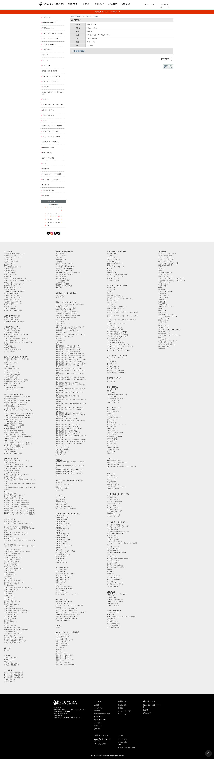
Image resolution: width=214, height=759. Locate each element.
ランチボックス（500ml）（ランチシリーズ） (172, 280)
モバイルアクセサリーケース (115, 308)
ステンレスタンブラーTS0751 (65, 310)
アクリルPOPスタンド (11, 618)
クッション (161, 269)
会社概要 (96, 705)
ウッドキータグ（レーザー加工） (117, 568)
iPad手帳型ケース (61, 553)
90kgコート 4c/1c (92, 16)
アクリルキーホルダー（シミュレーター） (17, 461)
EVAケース (110, 365)
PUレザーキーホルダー (114, 549)
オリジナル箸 (162, 286)
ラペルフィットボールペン (115, 432)
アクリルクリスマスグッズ (12, 643)
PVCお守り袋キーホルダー (115, 541)
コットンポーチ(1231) (113, 339)
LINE (119, 745)
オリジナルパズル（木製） (115, 511)
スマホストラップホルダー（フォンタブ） (17, 359)
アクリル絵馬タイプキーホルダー (14, 495)
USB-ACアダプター (10, 450)
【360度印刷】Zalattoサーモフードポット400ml (70, 441)
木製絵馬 (109, 569)
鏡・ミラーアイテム (48, 110)
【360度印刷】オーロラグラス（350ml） (68, 432)
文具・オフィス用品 (48, 158)
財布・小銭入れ (47, 152)
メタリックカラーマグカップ (64, 336)
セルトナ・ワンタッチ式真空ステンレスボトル (70, 304)
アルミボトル (60, 321)
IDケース (109, 269)
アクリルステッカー (10, 574)
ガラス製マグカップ (62, 332)
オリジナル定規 (111, 444)
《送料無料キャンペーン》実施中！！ (107, 12)
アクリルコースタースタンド (64, 507)
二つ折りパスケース (113, 261)
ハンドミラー (60, 590)
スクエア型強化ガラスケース (13, 267)
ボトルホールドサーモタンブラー (66, 317)
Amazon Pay (122, 714)
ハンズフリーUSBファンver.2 (64, 269)
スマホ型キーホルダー (113, 560)
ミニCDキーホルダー (113, 530)
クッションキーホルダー (114, 524)
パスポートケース (112, 477)
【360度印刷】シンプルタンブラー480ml (68, 350)
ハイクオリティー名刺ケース (115, 267)
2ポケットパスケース (113, 259)
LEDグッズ (45, 185)
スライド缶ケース (112, 475)
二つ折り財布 (111, 393)
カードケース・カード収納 (50, 131)
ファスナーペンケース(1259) (115, 342)
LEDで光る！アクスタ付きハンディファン (68, 272)
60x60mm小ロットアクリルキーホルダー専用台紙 (19, 512)
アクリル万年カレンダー (11, 614)
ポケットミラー (60, 571)
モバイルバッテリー (10, 398)
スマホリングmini (9, 366)
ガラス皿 (161, 299)
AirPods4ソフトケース (62, 534)
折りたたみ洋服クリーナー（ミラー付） (68, 594)
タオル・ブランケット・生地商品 (52, 126)
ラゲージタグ (111, 270)
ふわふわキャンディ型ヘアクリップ (117, 526)
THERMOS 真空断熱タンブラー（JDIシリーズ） (70, 469)
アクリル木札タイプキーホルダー (14, 497)
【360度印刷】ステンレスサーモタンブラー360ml (71, 359)
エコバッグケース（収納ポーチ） (117, 306)
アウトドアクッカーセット (166, 307)
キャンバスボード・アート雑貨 (51, 174)
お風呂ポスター (111, 513)
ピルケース (110, 571)
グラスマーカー (9, 595)
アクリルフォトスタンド (11, 584)
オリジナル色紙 (111, 505)
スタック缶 (59, 486)
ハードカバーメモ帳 (113, 447)
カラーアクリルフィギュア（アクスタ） (16, 532)
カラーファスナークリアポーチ (116, 357)
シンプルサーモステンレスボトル (66, 308)
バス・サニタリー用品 (165, 261)
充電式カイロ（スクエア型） (64, 286)
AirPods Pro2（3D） (62, 541)
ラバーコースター (61, 499)
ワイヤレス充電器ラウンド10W (13, 423)
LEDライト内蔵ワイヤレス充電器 (14, 425)
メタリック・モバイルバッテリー (14, 448)
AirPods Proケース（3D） (63, 525)
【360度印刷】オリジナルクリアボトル (67, 434)
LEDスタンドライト (10, 626)
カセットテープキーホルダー (115, 528)
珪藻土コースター (61, 501)
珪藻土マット (162, 312)
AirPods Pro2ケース (62, 537)
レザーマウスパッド (113, 419)
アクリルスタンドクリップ (12, 601)
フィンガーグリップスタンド (13, 374)
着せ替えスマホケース (11, 255)
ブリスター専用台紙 (10, 308)
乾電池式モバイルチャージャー (13, 419)
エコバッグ (110, 304)
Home (72, 16)
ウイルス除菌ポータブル (114, 625)
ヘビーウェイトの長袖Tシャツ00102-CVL (68, 614)
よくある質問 (112, 4)
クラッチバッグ (111, 302)
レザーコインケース (113, 400)
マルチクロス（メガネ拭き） (64, 662)
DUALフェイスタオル (62, 643)
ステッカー (45, 60)
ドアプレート (111, 409)
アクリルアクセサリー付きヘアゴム (15, 608)
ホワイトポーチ (111, 325)
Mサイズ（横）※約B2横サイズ (13, 678)
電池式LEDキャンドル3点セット (117, 594)
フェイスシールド (112, 622)
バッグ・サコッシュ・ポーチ (51, 136)
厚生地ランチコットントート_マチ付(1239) (120, 346)
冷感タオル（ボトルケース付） (65, 655)
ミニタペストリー (9, 681)
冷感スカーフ (60, 661)
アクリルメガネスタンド (11, 589)
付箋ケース (110, 453)
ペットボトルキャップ (62, 451)
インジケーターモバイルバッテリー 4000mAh (18, 444)
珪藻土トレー (162, 310)
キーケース (110, 380)
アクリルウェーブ (9, 567)
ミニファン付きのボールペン (64, 274)
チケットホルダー (112, 481)
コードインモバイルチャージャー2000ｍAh (17, 415)
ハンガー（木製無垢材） (165, 272)
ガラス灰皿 (161, 303)
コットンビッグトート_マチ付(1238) (118, 344)
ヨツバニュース (123, 739)
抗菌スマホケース (9, 286)
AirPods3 (58, 527)
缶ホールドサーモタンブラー (64, 319)
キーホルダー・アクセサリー (51, 179)
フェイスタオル (60, 649)
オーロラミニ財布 (112, 389)
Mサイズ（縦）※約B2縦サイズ (13, 676)
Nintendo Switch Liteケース (115, 464)
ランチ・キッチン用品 (165, 255)
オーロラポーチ (111, 361)
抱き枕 (160, 270)
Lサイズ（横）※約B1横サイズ (13, 674)
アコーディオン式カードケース (116, 276)
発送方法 (86, 4)
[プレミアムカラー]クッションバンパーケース (18, 280)
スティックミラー (61, 583)
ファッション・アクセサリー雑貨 (168, 263)
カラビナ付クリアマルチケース (116, 372)
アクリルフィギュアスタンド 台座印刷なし (17, 610)
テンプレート (98, 726)
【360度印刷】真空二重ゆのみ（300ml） (68, 383)
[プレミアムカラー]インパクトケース (15, 278)
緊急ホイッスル (111, 535)
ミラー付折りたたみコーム (64, 592)
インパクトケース (9, 272)
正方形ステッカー (9, 659)
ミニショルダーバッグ (113, 295)
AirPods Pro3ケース (62, 543)
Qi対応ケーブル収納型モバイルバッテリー (17, 396)
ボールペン (110, 428)
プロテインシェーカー (62, 323)
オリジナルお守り (9, 635)
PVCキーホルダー (112, 550)
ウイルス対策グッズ (48, 190)
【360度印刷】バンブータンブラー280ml (68, 346)
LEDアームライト (9, 624)
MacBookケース (60, 558)
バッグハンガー (111, 556)
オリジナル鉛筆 (111, 426)
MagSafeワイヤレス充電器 (12, 446)
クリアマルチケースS (113, 369)
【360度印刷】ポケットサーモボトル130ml (69, 413)
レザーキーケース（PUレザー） (116, 487)
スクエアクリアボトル (62, 445)
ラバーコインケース (113, 402)
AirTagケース (60, 560)
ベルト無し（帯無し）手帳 (12, 331)
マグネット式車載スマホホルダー (14, 387)
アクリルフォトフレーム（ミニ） (14, 582)
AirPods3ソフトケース (62, 529)
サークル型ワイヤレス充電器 (13, 427)
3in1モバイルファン (62, 265)
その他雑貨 (45, 195)
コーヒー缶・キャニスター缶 (64, 484)
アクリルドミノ (9, 576)
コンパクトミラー (61, 569)
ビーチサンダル (60, 297)
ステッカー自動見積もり (11, 665)
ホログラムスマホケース (11, 299)
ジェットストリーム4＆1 (114, 436)
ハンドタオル (60, 647)
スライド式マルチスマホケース (13, 340)
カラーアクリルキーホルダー (13, 468)
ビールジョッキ (60, 340)
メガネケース (111, 479)
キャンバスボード (112, 496)
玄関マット (110, 413)
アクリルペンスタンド (11, 616)
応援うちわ (59, 257)
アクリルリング (9, 591)
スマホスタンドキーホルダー (13, 559)
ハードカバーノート (113, 449)
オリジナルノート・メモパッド (116, 425)
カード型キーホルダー (113, 547)
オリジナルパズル (112, 509)
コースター (45, 99)
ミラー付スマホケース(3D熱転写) (14, 291)
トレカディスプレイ (10, 586)
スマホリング (8, 364)
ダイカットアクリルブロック (13, 550)
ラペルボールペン (112, 430)
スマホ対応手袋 (60, 282)
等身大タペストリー (10, 680)
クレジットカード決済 (125, 711)
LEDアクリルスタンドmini (115, 601)
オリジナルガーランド (113, 515)
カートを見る (98, 723)
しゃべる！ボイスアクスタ (12, 521)
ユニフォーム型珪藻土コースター (168, 316)
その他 (160, 267)
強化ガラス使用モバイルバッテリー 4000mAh (18, 442)
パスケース (110, 255)
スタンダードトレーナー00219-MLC (67, 616)
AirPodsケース (60, 516)
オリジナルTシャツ (48, 115)
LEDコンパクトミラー (62, 581)
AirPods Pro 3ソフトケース (64, 545)
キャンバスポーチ (112, 301)
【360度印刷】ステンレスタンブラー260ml (69, 357)
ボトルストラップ (61, 453)
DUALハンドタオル (61, 642)
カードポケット (9, 361)
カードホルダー (111, 272)
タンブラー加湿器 (61, 278)
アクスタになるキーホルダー (13, 557)
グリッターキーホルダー (114, 539)
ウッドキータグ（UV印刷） (115, 566)
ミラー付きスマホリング (11, 378)
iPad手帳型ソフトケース (63, 555)
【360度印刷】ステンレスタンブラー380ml (69, 361)
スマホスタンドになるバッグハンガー (118, 558)
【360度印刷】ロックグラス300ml (66, 430)
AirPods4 (58, 532)
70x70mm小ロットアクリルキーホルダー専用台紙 (19, 514)
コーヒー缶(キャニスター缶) (166, 345)
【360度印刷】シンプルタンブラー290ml (68, 351)
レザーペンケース (112, 483)
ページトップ (208, 753)
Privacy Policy (98, 708)
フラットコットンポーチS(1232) (117, 331)
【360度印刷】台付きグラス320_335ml (68, 424)
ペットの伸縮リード (164, 333)
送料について (147, 713)
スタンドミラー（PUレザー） (65, 588)
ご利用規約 (97, 711)
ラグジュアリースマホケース (13, 301)
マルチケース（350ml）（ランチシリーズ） (171, 278)
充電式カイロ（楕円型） (63, 284)
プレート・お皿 (163, 297)
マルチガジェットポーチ (114, 310)
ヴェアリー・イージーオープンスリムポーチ (120, 299)
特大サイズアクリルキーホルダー (14, 478)
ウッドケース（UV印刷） (12, 295)
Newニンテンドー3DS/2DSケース (117, 462)
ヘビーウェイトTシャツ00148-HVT (66, 609)
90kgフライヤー (80, 16)
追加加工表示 (79, 51)
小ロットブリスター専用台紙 (13, 310)
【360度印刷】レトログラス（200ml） (67, 418)
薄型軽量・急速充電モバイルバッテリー (16, 402)
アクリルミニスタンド (11, 544)
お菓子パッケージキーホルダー (116, 552)
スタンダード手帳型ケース (12, 329)
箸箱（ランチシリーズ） (165, 276)
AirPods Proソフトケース (63, 523)
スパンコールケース (10, 307)
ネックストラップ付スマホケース (14, 284)
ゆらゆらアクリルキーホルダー (13, 476)
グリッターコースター (62, 503)
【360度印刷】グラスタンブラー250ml (67, 426)
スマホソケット (9, 370)
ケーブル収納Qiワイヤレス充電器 (14, 432)
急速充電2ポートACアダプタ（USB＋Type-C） (18, 436)
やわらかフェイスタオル (63, 636)
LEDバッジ (110, 596)
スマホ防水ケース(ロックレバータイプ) (16, 380)
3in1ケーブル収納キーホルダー (13, 440)
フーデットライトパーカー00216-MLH (67, 618)
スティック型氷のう (62, 276)
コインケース (111, 382)
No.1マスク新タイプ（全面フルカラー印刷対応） (122, 616)
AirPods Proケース (61, 521)
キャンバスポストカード (114, 507)
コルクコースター (61, 497)
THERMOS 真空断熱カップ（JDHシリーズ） (69, 471)
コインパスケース (112, 396)
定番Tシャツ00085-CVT (63, 603)
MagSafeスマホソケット (11, 368)
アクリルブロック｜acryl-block (13, 569)
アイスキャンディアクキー (12, 563)
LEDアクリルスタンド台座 (12, 627)
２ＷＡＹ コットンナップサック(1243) (118, 350)
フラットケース (111, 363)
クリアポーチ (111, 359)
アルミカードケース (113, 278)
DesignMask (111, 618)
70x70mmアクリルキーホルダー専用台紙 (16, 506)
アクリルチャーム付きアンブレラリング (16, 612)
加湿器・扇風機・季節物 (49, 71)
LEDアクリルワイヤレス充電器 (13, 431)
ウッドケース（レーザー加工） (13, 297)
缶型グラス (59, 342)
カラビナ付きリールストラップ (167, 341)
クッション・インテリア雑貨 (167, 253)
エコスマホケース (9, 282)
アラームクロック (163, 274)
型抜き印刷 (161, 348)
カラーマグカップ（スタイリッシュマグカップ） (70, 327)
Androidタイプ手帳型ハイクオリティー (16, 334)
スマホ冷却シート (61, 259)
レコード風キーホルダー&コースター (118, 531)
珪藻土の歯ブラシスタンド (166, 314)
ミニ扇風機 (59, 261)
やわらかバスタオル (62, 638)
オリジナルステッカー (11, 657)
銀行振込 (120, 708)
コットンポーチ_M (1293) (115, 329)
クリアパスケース (112, 257)
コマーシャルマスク (113, 612)
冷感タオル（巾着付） (62, 657)
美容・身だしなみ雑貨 (165, 265)
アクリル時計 (8, 620)
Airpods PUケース (61, 547)
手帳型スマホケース (48, 28)
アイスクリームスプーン (165, 291)
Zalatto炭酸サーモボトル (63, 306)
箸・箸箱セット (163, 289)
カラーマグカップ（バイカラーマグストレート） (70, 334)
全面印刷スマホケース (49, 22)
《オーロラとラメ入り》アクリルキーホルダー (18, 466)
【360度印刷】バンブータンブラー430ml (68, 348)
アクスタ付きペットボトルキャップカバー (17, 551)
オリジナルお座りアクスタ (12, 553)
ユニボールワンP (112, 440)
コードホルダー (111, 581)
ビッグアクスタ (9, 536)
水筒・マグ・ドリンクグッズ (51, 81)
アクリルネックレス (10, 555)
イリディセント (9, 276)
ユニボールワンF (112, 438)
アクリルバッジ (9, 572)
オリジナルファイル (113, 411)
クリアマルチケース (113, 367)
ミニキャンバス (111, 498)
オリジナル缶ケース (164, 346)
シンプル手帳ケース (10, 351)
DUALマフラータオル (62, 645)
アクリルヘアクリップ (11, 631)
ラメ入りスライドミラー (63, 577)
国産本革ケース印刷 (48, 147)
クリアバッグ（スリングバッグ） (117, 323)
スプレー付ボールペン (113, 627)
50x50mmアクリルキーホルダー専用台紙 (16, 502)
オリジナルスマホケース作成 (127, 747)
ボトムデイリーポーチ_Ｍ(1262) (117, 337)
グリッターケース (9, 263)
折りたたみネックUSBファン (64, 270)
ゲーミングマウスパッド (114, 417)
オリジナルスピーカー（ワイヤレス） (169, 335)
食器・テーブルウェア (165, 257)
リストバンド (162, 322)
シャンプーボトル (163, 318)
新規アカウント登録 (100, 720)
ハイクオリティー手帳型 (11, 332)
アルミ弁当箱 (162, 293)
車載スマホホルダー (10, 385)
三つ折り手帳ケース (10, 336)
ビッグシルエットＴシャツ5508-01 (66, 611)
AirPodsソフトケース (62, 518)
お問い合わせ (126, 4)
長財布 (109, 391)
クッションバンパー (10, 274)
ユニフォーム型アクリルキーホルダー (15, 641)
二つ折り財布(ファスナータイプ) (117, 394)
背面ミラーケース (9, 289)
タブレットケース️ (61, 556)
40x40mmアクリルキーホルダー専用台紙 (16, 500)
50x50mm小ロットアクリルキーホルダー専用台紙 (19, 510)
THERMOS (45, 87)
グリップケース (9, 269)
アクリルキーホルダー (49, 44)
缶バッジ (45, 55)
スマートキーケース (113, 485)
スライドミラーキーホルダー (64, 575)
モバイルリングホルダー (11, 376)
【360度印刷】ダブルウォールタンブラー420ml (70, 353)
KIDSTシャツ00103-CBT (63, 620)
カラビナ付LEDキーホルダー (115, 583)
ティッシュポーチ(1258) (114, 348)
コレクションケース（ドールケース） (169, 329)
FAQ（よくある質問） (100, 744)
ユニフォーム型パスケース (115, 263)
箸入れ (160, 288)
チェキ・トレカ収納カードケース (117, 274)
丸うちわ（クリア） (62, 255)
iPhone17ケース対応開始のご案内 (14, 253)
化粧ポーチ (110, 293)
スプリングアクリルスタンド (13, 580)
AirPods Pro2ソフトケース (64, 539)
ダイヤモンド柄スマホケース (13, 303)
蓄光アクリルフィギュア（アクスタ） (15, 534)
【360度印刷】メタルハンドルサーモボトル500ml (71, 439)
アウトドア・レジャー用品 (166, 259)
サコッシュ (110, 291)
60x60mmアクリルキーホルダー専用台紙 (16, 504)
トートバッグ (111, 287)
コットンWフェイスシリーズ (64, 640)
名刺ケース (110, 265)
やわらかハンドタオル (62, 634)
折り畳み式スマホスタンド (12, 383)
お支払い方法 (59, 4)
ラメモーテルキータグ (113, 564)
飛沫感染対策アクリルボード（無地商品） (17, 629)
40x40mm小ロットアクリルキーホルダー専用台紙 (19, 508)
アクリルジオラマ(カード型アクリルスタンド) (18, 588)
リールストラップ (112, 577)
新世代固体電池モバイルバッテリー (15, 406)
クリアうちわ (60, 253)
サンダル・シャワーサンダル (51, 76)
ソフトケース (8, 259)
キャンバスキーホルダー (114, 501)
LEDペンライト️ (111, 598)
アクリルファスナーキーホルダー (14, 499)
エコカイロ (59, 288)
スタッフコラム (123, 742)
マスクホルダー (111, 620)
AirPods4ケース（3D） (63, 536)
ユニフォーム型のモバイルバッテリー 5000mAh (18, 413)
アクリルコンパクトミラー (64, 579)
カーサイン (161, 308)
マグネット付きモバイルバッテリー (15, 408)
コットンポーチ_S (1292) (114, 327)
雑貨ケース (45, 168)
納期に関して (72, 4)
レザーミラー (60, 585)
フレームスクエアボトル (63, 449)
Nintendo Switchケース (114, 460)
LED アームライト (112, 603)
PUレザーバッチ (163, 320)
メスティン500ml (163, 305)
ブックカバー (111, 421)
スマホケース (46, 17)
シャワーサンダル (61, 295)
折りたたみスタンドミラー (64, 587)
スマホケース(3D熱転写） (12, 261)
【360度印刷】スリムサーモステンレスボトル (69, 407)
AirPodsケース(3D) (61, 519)
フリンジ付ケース (9, 346)
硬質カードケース (112, 253)
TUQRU (44, 120)
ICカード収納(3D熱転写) (11, 293)
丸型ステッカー (9, 661)
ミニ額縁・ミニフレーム (114, 499)
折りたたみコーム (163, 327)
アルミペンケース (112, 442)
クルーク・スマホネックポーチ (116, 297)
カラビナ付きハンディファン (64, 263)
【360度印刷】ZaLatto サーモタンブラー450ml (70, 377)
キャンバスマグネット (113, 503)
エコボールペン (111, 434)
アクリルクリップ (9, 597)
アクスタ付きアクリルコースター (66, 508)
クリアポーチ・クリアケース (51, 142)
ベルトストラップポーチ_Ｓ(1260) (117, 335)
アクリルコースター (10, 603)
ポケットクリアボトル (62, 447)
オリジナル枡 (162, 301)
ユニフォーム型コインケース (115, 398)
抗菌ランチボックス (164, 282)
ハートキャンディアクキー (12, 565)
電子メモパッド (111, 423)
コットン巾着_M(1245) (114, 340)
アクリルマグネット (10, 570)
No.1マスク (110, 614)
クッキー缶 (59, 482)
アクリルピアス (9, 607)
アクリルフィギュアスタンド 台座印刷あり (17, 527)
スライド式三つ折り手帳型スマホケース (16, 338)
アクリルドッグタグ (10, 493)
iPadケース (59, 549)
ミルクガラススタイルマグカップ (66, 329)
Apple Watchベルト (61, 562)
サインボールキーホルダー (115, 533)
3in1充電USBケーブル (11, 438)
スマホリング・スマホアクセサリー (53, 33)
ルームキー (7, 491)
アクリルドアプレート (11, 622)
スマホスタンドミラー (11, 389)
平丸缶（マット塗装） (62, 488)
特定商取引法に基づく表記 (102, 714)
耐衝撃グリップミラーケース (13, 288)
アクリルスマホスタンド (11, 605)
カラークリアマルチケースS (115, 370)
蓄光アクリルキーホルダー (12, 470)
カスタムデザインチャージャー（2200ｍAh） (18, 417)
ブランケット (60, 651)
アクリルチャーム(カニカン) (12, 472)
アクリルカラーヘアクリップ (13, 633)
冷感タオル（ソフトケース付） (65, 659)
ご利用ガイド (99, 4)
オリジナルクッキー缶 (165, 343)
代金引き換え (122, 705)
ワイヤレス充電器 (9, 429)
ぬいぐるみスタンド (164, 331)
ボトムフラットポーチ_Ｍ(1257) (117, 333)
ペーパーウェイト (9, 578)
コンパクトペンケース (113, 575)
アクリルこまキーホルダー (12, 561)
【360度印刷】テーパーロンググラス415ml (69, 428)
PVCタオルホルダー (113, 587)
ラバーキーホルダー (113, 537)
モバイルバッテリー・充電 (50, 39)
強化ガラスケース (9, 265)
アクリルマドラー (9, 593)
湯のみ (58, 344)
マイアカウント (149, 4)
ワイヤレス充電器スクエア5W (13, 421)
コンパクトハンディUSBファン (65, 267)
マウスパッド (111, 415)
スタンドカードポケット (11, 363)
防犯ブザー (110, 573)
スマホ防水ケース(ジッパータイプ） (15, 382)
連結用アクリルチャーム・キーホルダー (16, 474)
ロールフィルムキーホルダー (115, 585)
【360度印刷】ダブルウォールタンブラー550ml (70, 355)
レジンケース (8, 305)
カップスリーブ (60, 455)
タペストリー (46, 65)
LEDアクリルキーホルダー (115, 599)
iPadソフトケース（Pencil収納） (66, 551)
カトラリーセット (163, 284)
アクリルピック (9, 599)
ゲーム (44, 163)
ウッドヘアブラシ (163, 326)
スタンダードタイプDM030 (64, 601)
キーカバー (110, 554)
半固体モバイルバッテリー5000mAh (15, 404)
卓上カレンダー (111, 451)
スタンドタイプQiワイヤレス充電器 (15, 434)
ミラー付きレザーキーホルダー (65, 573)
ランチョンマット (163, 295)
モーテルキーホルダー (113, 562)
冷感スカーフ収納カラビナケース (66, 664)
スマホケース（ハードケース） (13, 257)
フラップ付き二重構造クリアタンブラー (68, 315)
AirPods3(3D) (60, 530)
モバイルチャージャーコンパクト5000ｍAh (17, 400)
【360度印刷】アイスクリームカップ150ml (69, 443)
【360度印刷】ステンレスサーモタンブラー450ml (71, 363)
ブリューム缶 (60, 490)
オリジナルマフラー (62, 653)
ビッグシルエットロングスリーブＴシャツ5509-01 (71, 612)
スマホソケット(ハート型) (12, 372)
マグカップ (59, 325)
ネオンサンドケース (10, 270)
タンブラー (59, 338)
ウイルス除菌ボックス (113, 623)
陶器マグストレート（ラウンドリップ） (68, 331)
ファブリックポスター (113, 517)
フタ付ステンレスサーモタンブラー (66, 313)
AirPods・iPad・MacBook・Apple (52, 104)
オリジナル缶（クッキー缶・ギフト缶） (53, 93)
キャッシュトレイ (112, 445)
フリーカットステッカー (11, 663)
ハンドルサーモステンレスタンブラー (67, 312)
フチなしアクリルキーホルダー (13, 464)
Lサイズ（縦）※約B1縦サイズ (13, 672)
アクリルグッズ (47, 49)
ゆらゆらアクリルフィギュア (13, 538)
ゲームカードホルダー (113, 280)
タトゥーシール (163, 324)
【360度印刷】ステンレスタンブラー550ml (69, 368)
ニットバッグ (111, 289)
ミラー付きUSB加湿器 (62, 280)
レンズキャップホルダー (114, 579)
